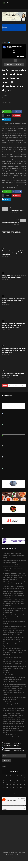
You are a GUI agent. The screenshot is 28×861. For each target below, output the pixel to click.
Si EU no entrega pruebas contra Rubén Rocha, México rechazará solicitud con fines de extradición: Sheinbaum (13, 594)
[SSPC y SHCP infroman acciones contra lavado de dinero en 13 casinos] (14, 267)
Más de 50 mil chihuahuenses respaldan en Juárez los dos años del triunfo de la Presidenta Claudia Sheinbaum (14, 651)
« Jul (14, 792)
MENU (3, 7)
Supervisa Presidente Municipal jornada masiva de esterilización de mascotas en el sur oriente (14, 350)
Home (7, 858)
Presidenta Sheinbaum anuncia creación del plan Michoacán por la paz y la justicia (14, 300)
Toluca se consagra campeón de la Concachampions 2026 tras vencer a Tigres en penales (14, 644)
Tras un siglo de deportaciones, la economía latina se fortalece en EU (13, 709)
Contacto (14, 858)
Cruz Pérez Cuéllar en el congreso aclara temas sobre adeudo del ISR (13, 587)
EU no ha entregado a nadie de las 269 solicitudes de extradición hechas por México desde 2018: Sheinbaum (14, 686)
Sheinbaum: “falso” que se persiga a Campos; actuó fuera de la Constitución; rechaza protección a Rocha (14, 729)
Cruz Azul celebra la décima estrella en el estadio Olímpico (14, 674)
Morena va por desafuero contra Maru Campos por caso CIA (14, 698)
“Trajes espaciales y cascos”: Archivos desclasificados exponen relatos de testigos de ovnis (13, 715)
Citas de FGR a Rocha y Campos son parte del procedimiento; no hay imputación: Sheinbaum (14, 679)
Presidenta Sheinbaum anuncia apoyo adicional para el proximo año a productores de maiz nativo (13, 325)
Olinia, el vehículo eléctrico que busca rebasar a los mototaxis (14, 627)
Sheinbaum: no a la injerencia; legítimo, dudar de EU (12, 658)
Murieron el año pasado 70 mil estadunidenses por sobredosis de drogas (13, 692)
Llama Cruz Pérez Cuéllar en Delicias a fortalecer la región (14, 561)
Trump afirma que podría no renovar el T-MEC (14, 622)
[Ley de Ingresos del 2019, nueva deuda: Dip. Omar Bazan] (14, 210)
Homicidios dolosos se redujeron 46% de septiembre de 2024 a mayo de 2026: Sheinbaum (14, 610)
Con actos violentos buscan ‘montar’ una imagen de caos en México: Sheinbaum (14, 617)
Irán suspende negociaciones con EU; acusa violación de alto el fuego (14, 662)
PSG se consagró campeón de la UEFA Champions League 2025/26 (14, 638)
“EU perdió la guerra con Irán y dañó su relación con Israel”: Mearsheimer (14, 583)
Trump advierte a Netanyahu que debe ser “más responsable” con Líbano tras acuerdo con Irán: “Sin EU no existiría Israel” (14, 602)
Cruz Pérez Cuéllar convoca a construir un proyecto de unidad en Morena (13, 555)
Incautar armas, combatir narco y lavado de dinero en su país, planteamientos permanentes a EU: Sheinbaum (13, 568)
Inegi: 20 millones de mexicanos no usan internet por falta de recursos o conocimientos (14, 704)
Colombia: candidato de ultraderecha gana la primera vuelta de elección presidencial (14, 668)
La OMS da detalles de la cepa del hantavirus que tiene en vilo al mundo (14, 736)
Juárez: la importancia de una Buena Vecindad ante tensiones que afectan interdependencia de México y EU (14, 721)
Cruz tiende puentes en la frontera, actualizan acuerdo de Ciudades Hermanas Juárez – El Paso (13, 632)
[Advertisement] (14, 831)
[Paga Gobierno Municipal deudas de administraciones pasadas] (14, 365)
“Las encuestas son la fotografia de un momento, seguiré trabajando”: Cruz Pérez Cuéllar (13, 252)
